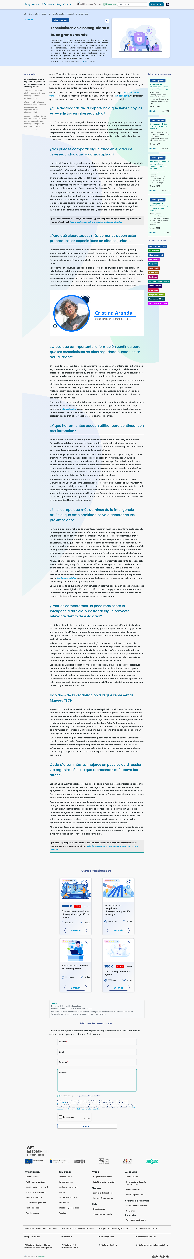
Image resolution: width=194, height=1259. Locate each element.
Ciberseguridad (40, 14)
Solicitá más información (104, 1182)
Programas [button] (31, 4)
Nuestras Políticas (34, 1197)
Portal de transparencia (36, 1192)
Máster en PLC (69, 1245)
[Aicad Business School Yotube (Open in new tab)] (156, 1256)
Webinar (63, 1213)
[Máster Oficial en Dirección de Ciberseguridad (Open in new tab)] (75, 950)
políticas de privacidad (89, 1096)
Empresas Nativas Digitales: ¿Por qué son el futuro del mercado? (129, 1228)
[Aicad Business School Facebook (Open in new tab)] (167, 1256)
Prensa (62, 1192)
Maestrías (153, 272)
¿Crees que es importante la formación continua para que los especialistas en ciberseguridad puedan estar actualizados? (35, 121)
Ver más (75, 930)
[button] (107, 20)
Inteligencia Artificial (158, 303)
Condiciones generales (36, 1203)
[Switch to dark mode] (167, 4)
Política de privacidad (35, 1182)
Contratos (130, 1211)
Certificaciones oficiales (136, 1206)
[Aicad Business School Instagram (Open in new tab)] (163, 1256)
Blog (58, 4)
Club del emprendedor (102, 1214)
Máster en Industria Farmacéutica (153, 1245)
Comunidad (154, 251)
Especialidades (33, 1237)
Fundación (64, 1203)
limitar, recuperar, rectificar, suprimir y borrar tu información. (96, 1108)
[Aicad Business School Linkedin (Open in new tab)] (153, 1256)
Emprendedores (66, 1182)
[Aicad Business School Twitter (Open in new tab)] (160, 1256)
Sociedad (153, 277)
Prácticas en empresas (159, 281)
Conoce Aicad (65, 1177)
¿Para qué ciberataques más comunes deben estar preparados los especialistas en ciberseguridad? (35, 107)
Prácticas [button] (47, 4)
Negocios (153, 264)
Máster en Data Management (39, 1248)
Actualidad (154, 259)
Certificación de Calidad (37, 1187)
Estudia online (155, 286)
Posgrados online (156, 294)
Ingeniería (67, 1237)
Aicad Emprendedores (136, 1195)
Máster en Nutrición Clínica (38, 1245)
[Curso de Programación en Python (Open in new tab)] (118, 950)
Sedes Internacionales (69, 1187)
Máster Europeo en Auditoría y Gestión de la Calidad (86, 1228)
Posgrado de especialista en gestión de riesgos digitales (96, 222)
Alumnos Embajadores (103, 1198)
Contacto (68, 4)
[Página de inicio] (25, 14)
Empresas (153, 290)
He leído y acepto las (80, 1096)
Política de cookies (34, 1208)
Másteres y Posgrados (69, 1208)
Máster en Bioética (108, 1245)
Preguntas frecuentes (102, 1177)
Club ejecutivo (99, 1209)
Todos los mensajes (157, 246)
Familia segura (32, 1213)
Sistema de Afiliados (68, 1197)
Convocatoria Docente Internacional (136, 1183)
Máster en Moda (70, 1248)
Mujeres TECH (122, 96)
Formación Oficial (156, 299)
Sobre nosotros (32, 1177)
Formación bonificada (136, 1220)
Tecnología (154, 268)
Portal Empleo (132, 1177)
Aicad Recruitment (134, 1189)
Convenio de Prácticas (103, 1193)
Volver (30, 19)
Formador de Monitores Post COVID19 (42, 1228)
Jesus (54, 1003)
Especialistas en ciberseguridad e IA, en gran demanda (68, 14)
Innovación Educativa (147, 1228)
